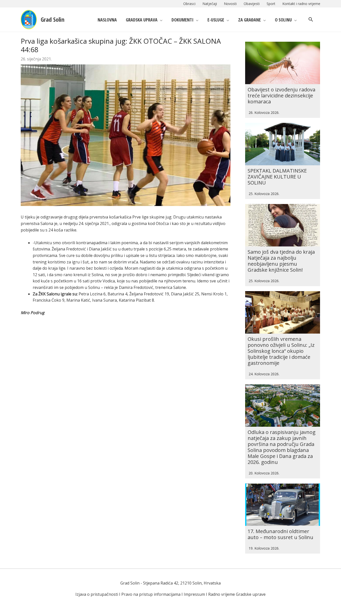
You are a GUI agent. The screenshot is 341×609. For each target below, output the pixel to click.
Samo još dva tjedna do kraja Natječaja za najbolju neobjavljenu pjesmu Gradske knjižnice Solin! (281, 260)
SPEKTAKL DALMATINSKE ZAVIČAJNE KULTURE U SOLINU (277, 176)
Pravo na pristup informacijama (150, 594)
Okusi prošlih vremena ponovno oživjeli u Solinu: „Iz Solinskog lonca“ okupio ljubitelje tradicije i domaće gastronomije (281, 351)
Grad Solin (52, 19)
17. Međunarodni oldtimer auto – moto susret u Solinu (280, 534)
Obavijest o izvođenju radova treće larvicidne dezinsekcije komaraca (281, 95)
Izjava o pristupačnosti (96, 594)
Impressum (194, 594)
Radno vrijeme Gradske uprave (237, 594)
